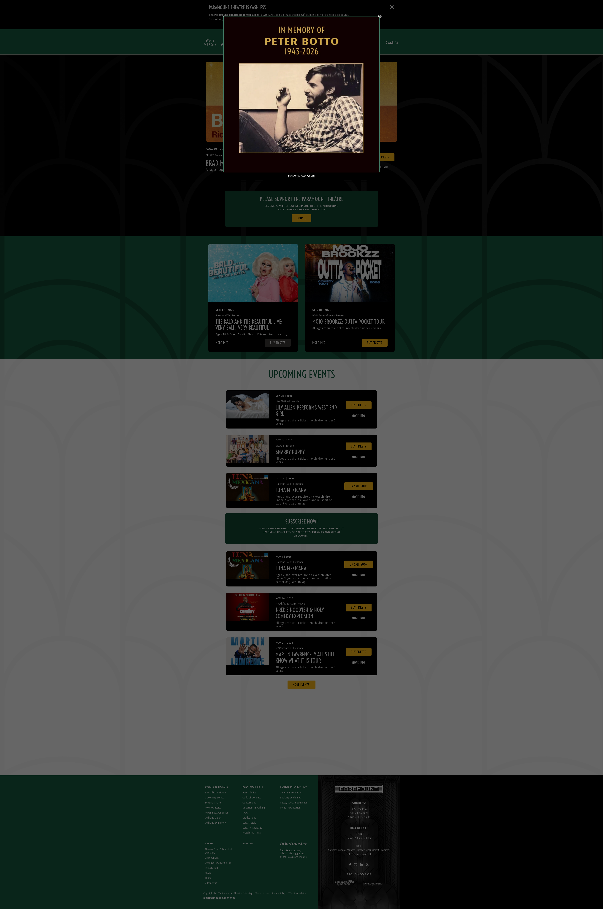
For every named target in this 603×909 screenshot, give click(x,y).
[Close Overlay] (380, 16)
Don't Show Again (301, 176)
